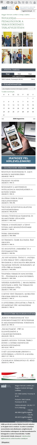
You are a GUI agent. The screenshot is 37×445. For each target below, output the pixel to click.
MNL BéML (13, 269)
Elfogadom (5, 442)
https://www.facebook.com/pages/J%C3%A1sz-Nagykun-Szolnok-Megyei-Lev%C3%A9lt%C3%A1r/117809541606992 (12, 2)
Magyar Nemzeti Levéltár (9, 15)
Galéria (27, 15)
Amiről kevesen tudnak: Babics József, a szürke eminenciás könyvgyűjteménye (16, 343)
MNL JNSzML (13, 211)
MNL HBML (13, 235)
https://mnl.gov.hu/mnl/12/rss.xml (19, 2)
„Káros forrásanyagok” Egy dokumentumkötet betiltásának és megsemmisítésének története (17, 320)
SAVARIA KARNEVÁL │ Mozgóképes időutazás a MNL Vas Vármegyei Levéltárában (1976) (18, 285)
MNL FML (12, 253)
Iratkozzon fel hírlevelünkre (8, 2)
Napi (8, 74)
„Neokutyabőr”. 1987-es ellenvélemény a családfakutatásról (12, 331)
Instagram (15, 2)
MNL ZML (12, 202)
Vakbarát (23, 2)
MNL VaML (13, 220)
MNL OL (12, 176)
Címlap (21, 15)
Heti (19, 74)
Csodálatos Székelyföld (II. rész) (17, 361)
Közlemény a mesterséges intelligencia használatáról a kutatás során (16, 189)
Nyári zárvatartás (10, 234)
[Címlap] (8, 7)
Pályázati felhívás (10, 181)
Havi (30, 74)
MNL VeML (13, 278)
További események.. (8, 92)
